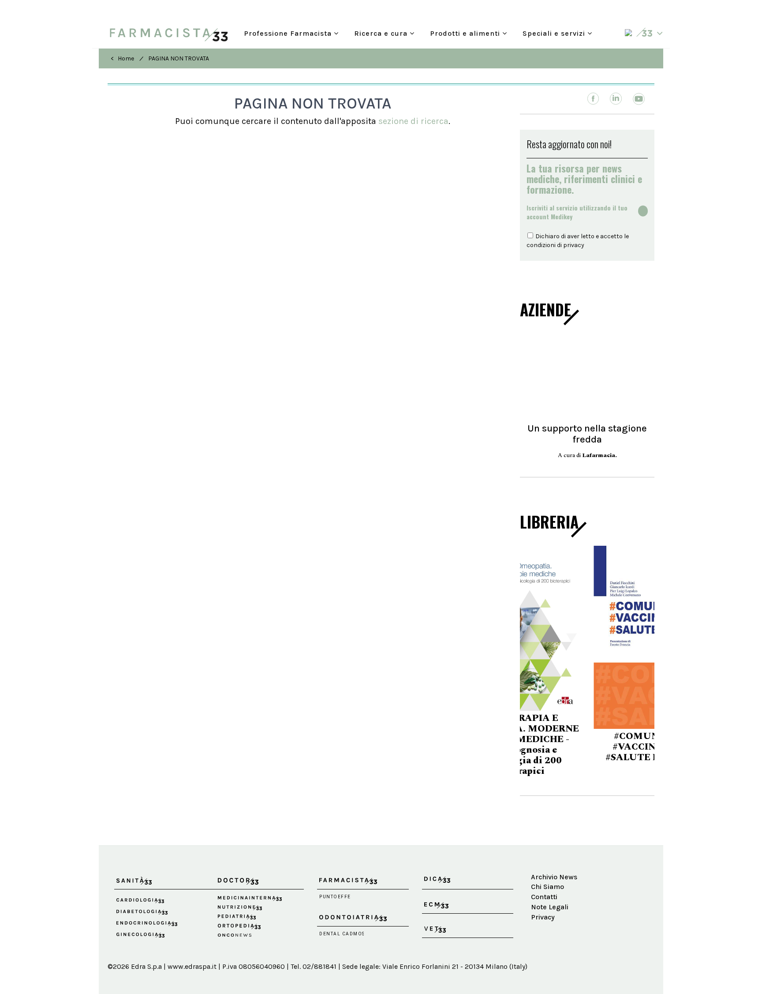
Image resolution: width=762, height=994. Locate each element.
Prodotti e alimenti (466, 32)
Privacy (543, 903)
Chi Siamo (547, 873)
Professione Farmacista (289, 32)
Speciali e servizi (555, 32)
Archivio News (554, 863)
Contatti (544, 883)
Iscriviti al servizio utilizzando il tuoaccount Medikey (577, 212)
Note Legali (549, 893)
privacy (573, 245)
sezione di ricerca (413, 121)
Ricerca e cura (382, 32)
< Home (122, 58)
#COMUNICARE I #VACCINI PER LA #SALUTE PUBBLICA (587, 747)
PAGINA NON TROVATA (178, 58)
